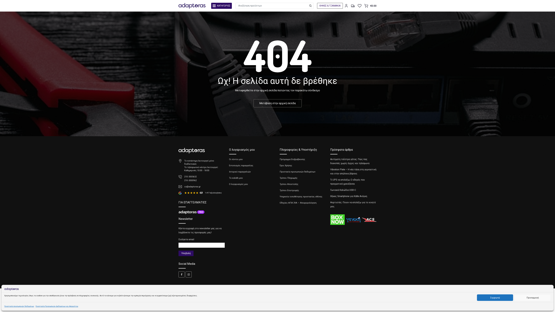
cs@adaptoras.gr (192, 186)
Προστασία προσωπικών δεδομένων (19, 306)
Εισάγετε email (186, 239)
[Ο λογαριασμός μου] (346, 6)
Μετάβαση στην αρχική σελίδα (277, 103)
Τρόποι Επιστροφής (289, 190)
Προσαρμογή (533, 297)
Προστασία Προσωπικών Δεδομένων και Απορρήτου (57, 306)
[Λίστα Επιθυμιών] (359, 6)
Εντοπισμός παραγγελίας (241, 165)
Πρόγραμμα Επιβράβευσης (292, 159)
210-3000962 (190, 180)
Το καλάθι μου (236, 178)
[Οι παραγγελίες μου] (353, 6)
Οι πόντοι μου (236, 159)
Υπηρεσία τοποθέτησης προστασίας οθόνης (301, 196)
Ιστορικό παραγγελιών (240, 171)
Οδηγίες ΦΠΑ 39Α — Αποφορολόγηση (298, 202)
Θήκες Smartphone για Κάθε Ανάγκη (348, 196)
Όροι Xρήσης (286, 165)
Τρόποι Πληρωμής (288, 178)
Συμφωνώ (495, 297)
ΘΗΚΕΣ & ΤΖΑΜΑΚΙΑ (330, 5)
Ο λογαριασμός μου (238, 184)
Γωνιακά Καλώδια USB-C (343, 190)
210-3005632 (190, 176)
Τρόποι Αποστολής (289, 184)
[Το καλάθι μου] (366, 6)
